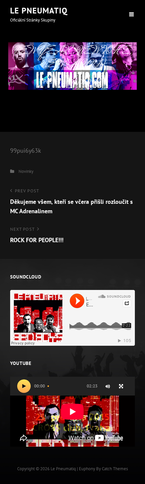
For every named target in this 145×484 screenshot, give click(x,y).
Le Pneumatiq (38, 10)
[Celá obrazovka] (121, 386)
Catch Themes (115, 469)
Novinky (26, 171)
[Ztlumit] (107, 386)
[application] (72, 412)
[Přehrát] (24, 386)
